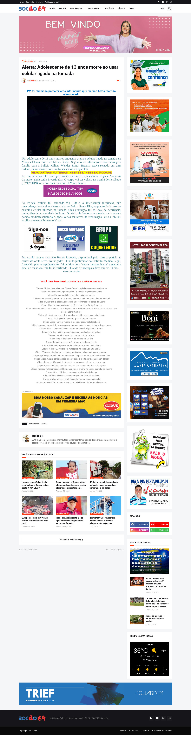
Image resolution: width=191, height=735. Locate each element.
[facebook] (158, 2)
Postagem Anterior (29, 549)
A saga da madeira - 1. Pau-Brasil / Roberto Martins (155, 618)
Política (109, 8)
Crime (132, 8)
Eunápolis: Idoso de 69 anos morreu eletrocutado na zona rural (35, 521)
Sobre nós (30, 2)
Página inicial (27, 61)
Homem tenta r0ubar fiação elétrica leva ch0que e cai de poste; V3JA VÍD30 (35, 485)
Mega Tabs (93, 8)
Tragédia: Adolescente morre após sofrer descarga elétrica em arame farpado (69, 521)
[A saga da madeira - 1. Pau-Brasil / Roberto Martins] (137, 619)
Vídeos (121, 8)
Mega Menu (76, 8)
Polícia (62, 8)
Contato (39, 2)
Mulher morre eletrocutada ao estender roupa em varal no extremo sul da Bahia (104, 485)
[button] (162, 8)
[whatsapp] (171, 2)
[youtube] (163, 2)
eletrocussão (41, 61)
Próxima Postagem (113, 549)
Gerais (44, 424)
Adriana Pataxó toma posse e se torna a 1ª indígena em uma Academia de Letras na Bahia (156, 583)
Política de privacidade (54, 2)
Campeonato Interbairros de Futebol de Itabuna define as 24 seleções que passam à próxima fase (157, 602)
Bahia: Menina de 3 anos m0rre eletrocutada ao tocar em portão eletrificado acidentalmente (71, 485)
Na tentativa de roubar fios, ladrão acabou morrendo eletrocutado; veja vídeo (102, 521)
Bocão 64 (37, 435)
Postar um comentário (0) (71, 540)
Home (21, 2)
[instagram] (167, 2)
